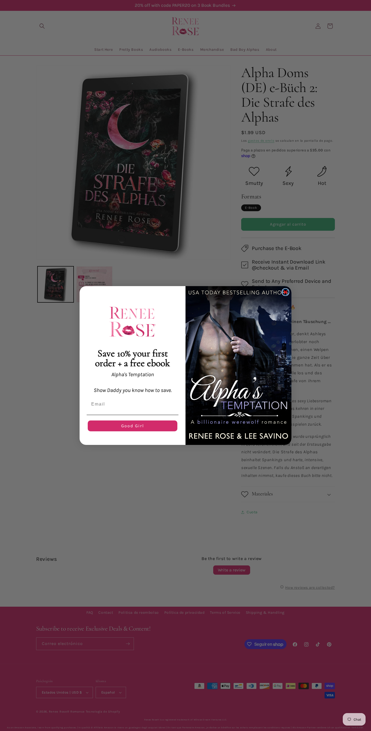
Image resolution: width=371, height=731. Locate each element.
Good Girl (132, 425)
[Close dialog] (285, 292)
